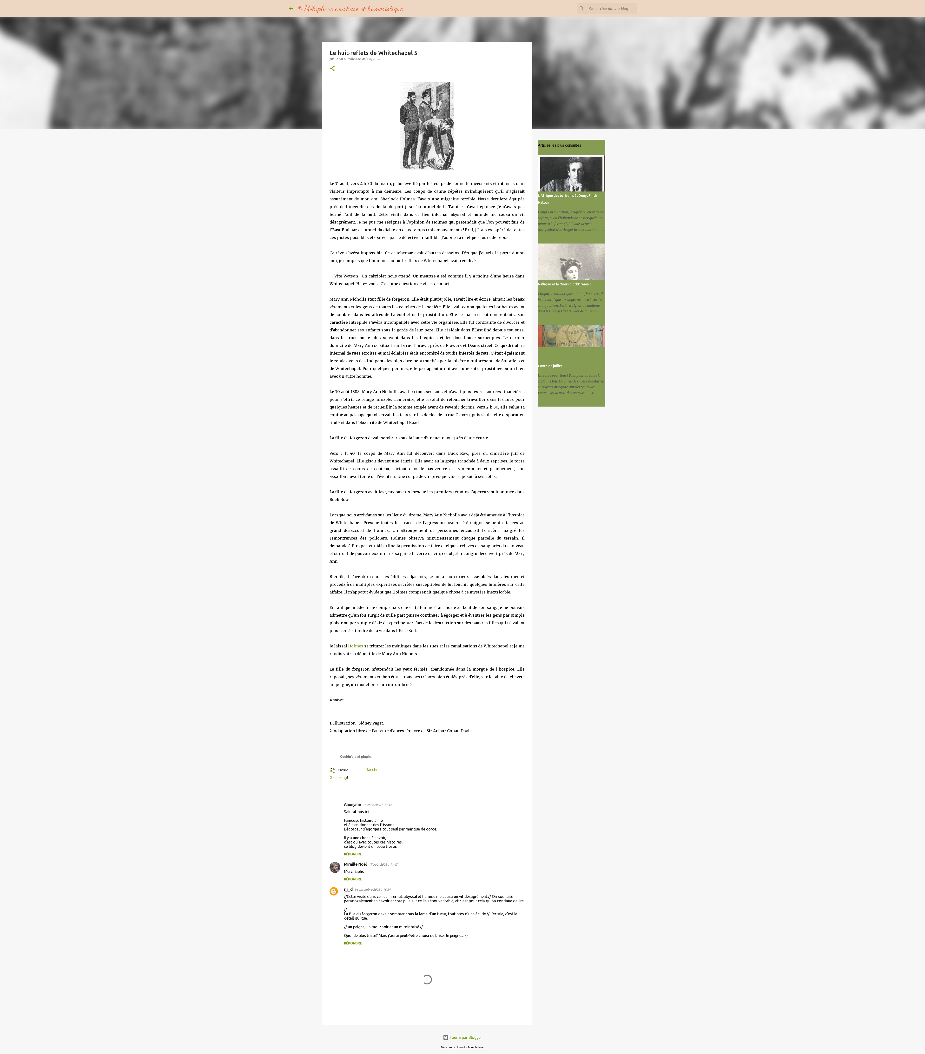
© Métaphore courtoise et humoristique (350, 8)
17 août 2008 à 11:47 (383, 864)
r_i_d (348, 889)
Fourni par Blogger (465, 1037)
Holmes (355, 646)
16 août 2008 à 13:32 (377, 804)
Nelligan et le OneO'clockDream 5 (564, 284)
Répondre (353, 854)
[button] (332, 69)
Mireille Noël (355, 864)
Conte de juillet (550, 366)
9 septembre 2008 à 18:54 (372, 889)
